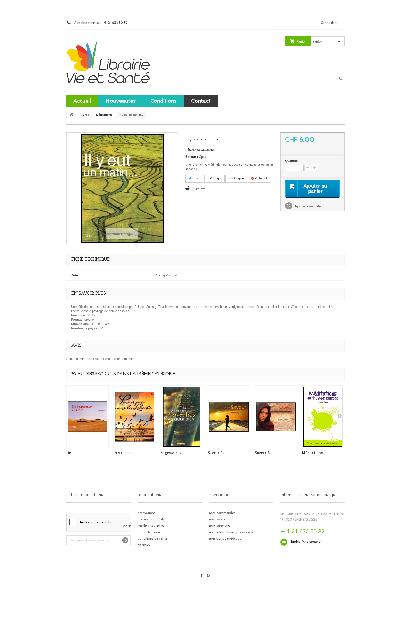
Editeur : (191, 157)
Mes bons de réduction (226, 538)
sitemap (144, 545)
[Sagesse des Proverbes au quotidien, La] (182, 416)
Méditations (104, 114)
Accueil (82, 100)
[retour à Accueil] (71, 115)
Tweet (195, 178)
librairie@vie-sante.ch (306, 541)
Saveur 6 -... (265, 452)
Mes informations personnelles (232, 532)
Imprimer (199, 188)
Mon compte (220, 495)
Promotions (147, 513)
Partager (215, 178)
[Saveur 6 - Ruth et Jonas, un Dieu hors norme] (276, 416)
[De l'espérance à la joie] (87, 416)
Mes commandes (222, 513)
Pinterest (260, 178)
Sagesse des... (172, 452)
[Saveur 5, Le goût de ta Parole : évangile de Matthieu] (229, 416)
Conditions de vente (152, 538)
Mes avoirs (217, 519)
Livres (85, 114)
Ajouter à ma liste (307, 206)
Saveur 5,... (217, 452)
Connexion (329, 22)
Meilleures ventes (151, 525)
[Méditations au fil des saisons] (323, 416)
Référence (192, 150)
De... (70, 452)
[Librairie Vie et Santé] (108, 62)
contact (200, 100)
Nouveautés (121, 100)
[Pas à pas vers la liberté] (134, 416)
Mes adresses (219, 525)
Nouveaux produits (151, 519)
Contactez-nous (149, 532)
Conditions (163, 100)
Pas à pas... (123, 452)
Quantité (291, 161)
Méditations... (313, 452)
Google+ (237, 178)
